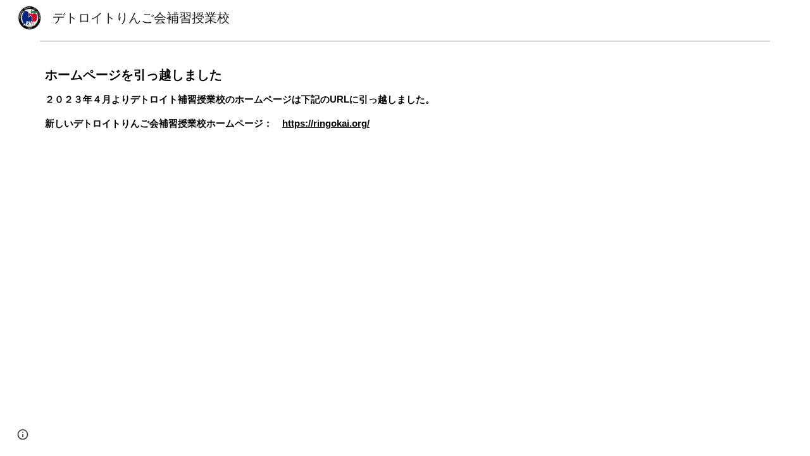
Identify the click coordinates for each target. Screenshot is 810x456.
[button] (23, 434)
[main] (405, 111)
